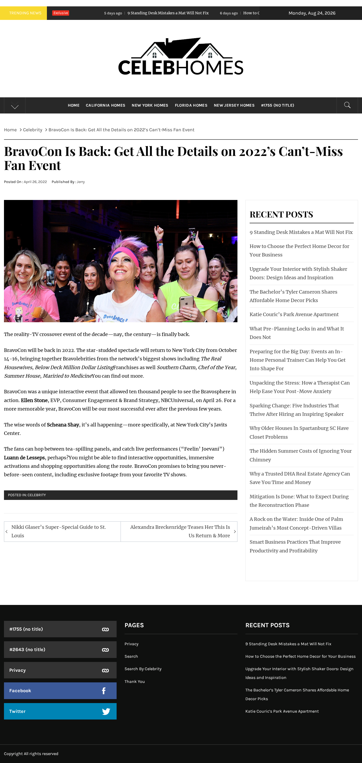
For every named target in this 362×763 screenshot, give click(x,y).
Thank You (135, 681)
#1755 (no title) (277, 105)
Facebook (20, 691)
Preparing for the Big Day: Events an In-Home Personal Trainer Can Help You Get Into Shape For (298, 360)
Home (74, 105)
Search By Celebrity (143, 668)
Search (131, 656)
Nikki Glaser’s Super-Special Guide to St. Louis (58, 531)
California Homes (105, 105)
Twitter (17, 711)
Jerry (81, 182)
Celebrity (37, 495)
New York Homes (150, 105)
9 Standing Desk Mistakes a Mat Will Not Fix (131, 13)
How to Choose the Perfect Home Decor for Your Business (259, 13)
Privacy (17, 670)
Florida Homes (191, 105)
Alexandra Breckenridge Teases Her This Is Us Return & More (180, 531)
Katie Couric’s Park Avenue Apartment (294, 314)
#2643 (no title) (27, 649)
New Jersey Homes (234, 105)
